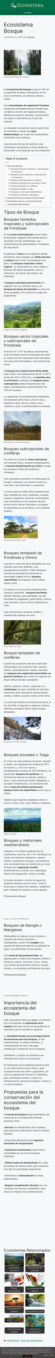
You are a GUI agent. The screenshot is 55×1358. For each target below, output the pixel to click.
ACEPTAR (27, 1356)
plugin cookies (49, 1355)
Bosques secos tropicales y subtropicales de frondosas (29, 176)
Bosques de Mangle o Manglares (25, 195)
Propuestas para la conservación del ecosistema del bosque (24, 203)
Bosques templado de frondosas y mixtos (29, 183)
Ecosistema (13, 1340)
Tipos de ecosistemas (31, 1340)
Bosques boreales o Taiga (22, 189)
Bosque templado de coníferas (24, 186)
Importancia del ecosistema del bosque (25, 198)
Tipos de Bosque (14, 166)
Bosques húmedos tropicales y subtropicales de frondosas (29, 170)
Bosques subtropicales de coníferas (26, 180)
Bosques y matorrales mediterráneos (26, 192)
